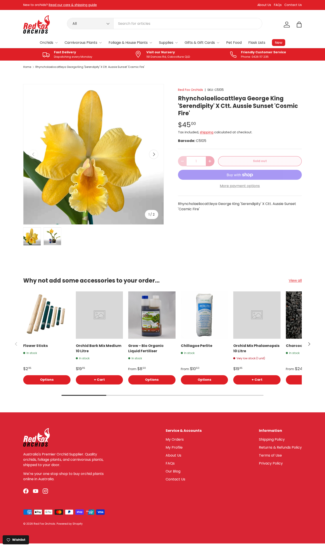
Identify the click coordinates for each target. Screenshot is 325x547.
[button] (299, 24)
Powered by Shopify (70, 524)
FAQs (278, 5)
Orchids (46, 42)
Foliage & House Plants (128, 42)
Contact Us (293, 5)
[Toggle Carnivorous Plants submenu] (100, 42)
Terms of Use (270, 455)
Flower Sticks (35, 345)
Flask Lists (256, 42)
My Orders (175, 439)
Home (27, 67)
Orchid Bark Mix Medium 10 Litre (98, 348)
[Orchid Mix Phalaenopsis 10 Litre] (257, 315)
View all (295, 280)
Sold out (260, 161)
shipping (206, 132)
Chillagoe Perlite (196, 345)
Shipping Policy (272, 439)
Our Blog (173, 471)
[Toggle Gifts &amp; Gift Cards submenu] (218, 42)
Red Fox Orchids (190, 90)
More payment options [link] (240, 185)
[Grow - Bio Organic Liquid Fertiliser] (152, 315)
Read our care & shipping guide (73, 5)
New (278, 42)
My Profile (174, 447)
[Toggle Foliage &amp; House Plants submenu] (150, 42)
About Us (264, 5)
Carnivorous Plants (81, 42)
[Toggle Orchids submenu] (56, 42)
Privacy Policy (271, 463)
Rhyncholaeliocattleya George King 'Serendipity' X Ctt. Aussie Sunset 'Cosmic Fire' (89, 67)
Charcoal (295, 345)
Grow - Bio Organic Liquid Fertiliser (146, 348)
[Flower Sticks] (47, 315)
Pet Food (234, 42)
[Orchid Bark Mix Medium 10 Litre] (99, 315)
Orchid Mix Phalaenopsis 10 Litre (256, 348)
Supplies (166, 42)
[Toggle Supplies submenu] (176, 42)
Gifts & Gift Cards (200, 42)
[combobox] (164, 23)
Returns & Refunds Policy (280, 447)
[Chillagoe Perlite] (204, 315)
